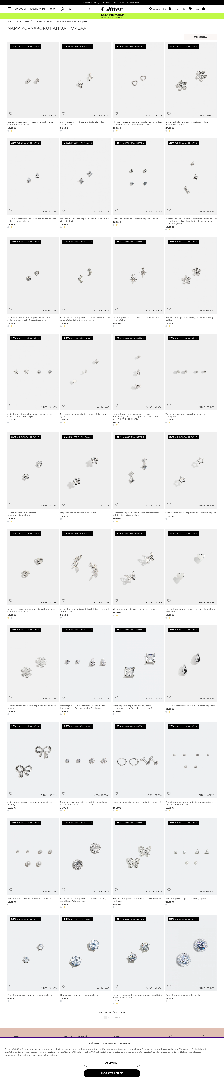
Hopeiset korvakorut (43, 21)
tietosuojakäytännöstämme (19, 1055)
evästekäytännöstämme (47, 1055)
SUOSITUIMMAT (37, 9)
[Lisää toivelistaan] (10, 113)
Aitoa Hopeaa (22, 21)
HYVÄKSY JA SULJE (112, 1073)
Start (10, 21)
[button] (179, 9)
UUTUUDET (20, 9)
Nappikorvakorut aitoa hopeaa (72, 21)
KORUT (52, 9)
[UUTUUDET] (200, 37)
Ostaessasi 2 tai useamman (112, 17)
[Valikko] (10, 9)
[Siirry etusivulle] (112, 9)
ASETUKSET (112, 1062)
